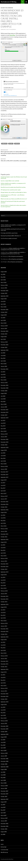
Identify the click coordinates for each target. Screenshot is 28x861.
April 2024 (3, 320)
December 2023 (4, 331)
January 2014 (4, 593)
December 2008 (4, 758)
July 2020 (3, 396)
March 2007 (3, 815)
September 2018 (4, 447)
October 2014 (4, 569)
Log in (2, 844)
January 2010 (4, 723)
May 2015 (3, 550)
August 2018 (4, 450)
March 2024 (3, 323)
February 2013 (4, 623)
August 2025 (4, 298)
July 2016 (3, 515)
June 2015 (3, 547)
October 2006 (4, 829)
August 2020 (4, 393)
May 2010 (3, 712)
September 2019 (4, 417)
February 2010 (4, 720)
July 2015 (3, 545)
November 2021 (4, 369)
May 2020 (3, 401)
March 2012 (3, 653)
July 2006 (3, 834)
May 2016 (3, 520)
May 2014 (3, 582)
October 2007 (4, 796)
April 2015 (3, 553)
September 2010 (4, 701)
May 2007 (3, 810)
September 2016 (4, 509)
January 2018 (4, 469)
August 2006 (4, 831)
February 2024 (4, 325)
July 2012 (3, 642)
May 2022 (3, 358)
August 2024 (4, 315)
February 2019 (4, 434)
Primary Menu (26, 2)
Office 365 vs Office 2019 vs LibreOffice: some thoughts (13, 159)
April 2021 (3, 377)
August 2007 (4, 802)
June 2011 (3, 677)
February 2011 (4, 688)
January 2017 (4, 499)
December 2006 (4, 823)
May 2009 (3, 745)
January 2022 (4, 366)
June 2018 (3, 455)
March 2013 (3, 620)
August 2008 (4, 769)
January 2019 (4, 436)
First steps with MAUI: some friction (9, 233)
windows (10, 7)
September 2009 (4, 734)
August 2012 (4, 639)
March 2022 (3, 363)
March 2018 (3, 463)
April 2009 (3, 747)
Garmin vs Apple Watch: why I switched (10, 180)
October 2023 (4, 333)
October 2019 (4, 415)
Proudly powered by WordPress (7, 859)
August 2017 (4, 480)
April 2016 (3, 523)
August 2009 (4, 737)
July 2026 (3, 274)
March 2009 (3, 750)
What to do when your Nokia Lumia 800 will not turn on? (14, 198)
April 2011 (3, 682)
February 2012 (4, 655)
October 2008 (4, 764)
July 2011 (3, 674)
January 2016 (4, 531)
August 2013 (4, 607)
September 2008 (4, 766)
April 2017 (3, 490)
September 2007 (4, 799)
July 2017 (3, 482)
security (3, 7)
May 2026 (3, 277)
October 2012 (4, 634)
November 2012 (4, 631)
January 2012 (4, 658)
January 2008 (4, 788)
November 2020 (4, 388)
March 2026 (3, 282)
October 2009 (4, 731)
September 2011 (4, 669)
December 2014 (4, 563)
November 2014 (4, 566)
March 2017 (3, 493)
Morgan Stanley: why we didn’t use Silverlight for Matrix (14, 192)
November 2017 (4, 474)
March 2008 (3, 783)
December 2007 (4, 791)
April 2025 (3, 304)
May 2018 (3, 458)
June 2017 (3, 485)
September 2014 (4, 572)
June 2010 (3, 710)
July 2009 (3, 739)
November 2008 (4, 761)
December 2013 (4, 596)
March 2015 (3, 555)
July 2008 (3, 772)
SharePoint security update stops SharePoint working (13, 187)
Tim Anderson (12, 29)
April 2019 (3, 428)
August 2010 (4, 704)
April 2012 (3, 650)
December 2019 (4, 409)
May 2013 (3, 615)
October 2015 (4, 536)
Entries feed (3, 847)
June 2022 (3, 355)
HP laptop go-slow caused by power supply (11, 189)
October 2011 (4, 666)
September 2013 (4, 604)
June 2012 (3, 645)
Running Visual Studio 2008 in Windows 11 (11, 235)
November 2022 (4, 344)
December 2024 (4, 309)
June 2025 (3, 301)
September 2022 (4, 350)
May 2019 (3, 425)
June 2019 (3, 423)
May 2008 (3, 777)
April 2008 (3, 780)
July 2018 (3, 453)
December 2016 (4, 501)
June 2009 (3, 742)
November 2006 (4, 826)
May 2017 (3, 488)
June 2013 (3, 612)
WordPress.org (4, 852)
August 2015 (4, 542)
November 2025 (4, 290)
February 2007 (4, 818)
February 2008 (4, 785)
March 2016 (3, 526)
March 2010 (3, 718)
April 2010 (3, 715)
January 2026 (4, 288)
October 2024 (4, 312)
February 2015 (4, 558)
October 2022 (4, 347)
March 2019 (3, 431)
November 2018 (4, 442)
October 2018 (4, 444)
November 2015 (4, 534)
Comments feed (4, 849)
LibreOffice (12, 35)
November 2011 (4, 664)
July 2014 (3, 577)
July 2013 (3, 609)
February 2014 (4, 591)
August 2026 (4, 271)
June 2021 (3, 374)
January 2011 (4, 691)
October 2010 (4, 699)
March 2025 (3, 306)
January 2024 (4, 328)
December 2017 (4, 471)
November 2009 (4, 728)
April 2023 (3, 339)
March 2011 (3, 685)
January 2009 (4, 756)
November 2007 (4, 793)
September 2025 (4, 296)
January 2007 (4, 820)
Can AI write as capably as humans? (9, 238)
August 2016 (4, 512)
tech (6, 7)
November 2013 (4, 599)
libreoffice (4, 143)
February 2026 (4, 285)
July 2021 (3, 371)
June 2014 (3, 580)
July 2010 (3, 707)
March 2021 (3, 379)
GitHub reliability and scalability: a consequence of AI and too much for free (13, 249)
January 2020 (4, 407)
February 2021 (4, 382)
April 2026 (3, 279)
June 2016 (3, 517)
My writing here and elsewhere (16, 256)
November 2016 (4, 504)
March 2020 (3, 404)
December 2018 (4, 439)
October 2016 (4, 507)
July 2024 (3, 317)
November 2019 (4, 412)
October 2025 (4, 293)
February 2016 (4, 528)
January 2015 (4, 561)
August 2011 (4, 672)
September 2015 (4, 539)
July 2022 (3, 352)
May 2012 (3, 647)
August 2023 (4, 336)
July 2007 (3, 804)
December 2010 (4, 693)
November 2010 (4, 696)
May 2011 (3, 680)
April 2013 (3, 618)
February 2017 (4, 496)
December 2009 (4, 726)
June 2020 (3, 398)
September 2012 (4, 637)
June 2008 (3, 774)
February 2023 (4, 342)
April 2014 (3, 585)
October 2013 (4, 601)
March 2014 (3, 588)
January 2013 (4, 626)
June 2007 (3, 807)
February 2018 (4, 466)
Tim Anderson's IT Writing (8, 2)
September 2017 (4, 477)
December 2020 (4, 385)
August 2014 (4, 574)
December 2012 (4, 628)
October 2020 (4, 390)
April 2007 (3, 812)
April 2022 (3, 361)
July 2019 (3, 420)
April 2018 (3, 461)
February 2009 (4, 753)
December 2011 (4, 661)
